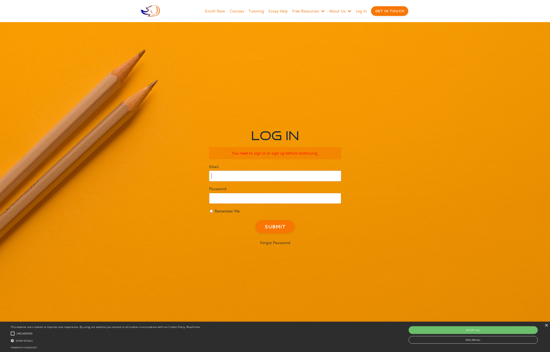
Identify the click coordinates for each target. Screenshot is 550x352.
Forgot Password (275, 242)
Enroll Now (215, 11)
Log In (361, 11)
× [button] (546, 325)
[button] (12, 333)
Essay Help (278, 11)
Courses (236, 11)
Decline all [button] (473, 339)
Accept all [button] (473, 330)
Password (217, 188)
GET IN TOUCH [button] (389, 10)
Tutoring (256, 11)
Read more (193, 327)
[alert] (275, 337)
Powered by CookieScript (24, 347)
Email (214, 166)
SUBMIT (275, 226)
